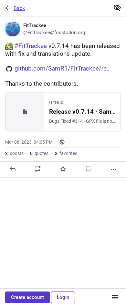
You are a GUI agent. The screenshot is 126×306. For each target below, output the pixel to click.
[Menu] (115, 297)
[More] (113, 169)
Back (19, 8)
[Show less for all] (117, 7)
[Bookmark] (88, 169)
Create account (27, 297)
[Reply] (12, 169)
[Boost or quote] (38, 169)
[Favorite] (63, 169)
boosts (14, 153)
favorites (66, 153)
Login (63, 297)
